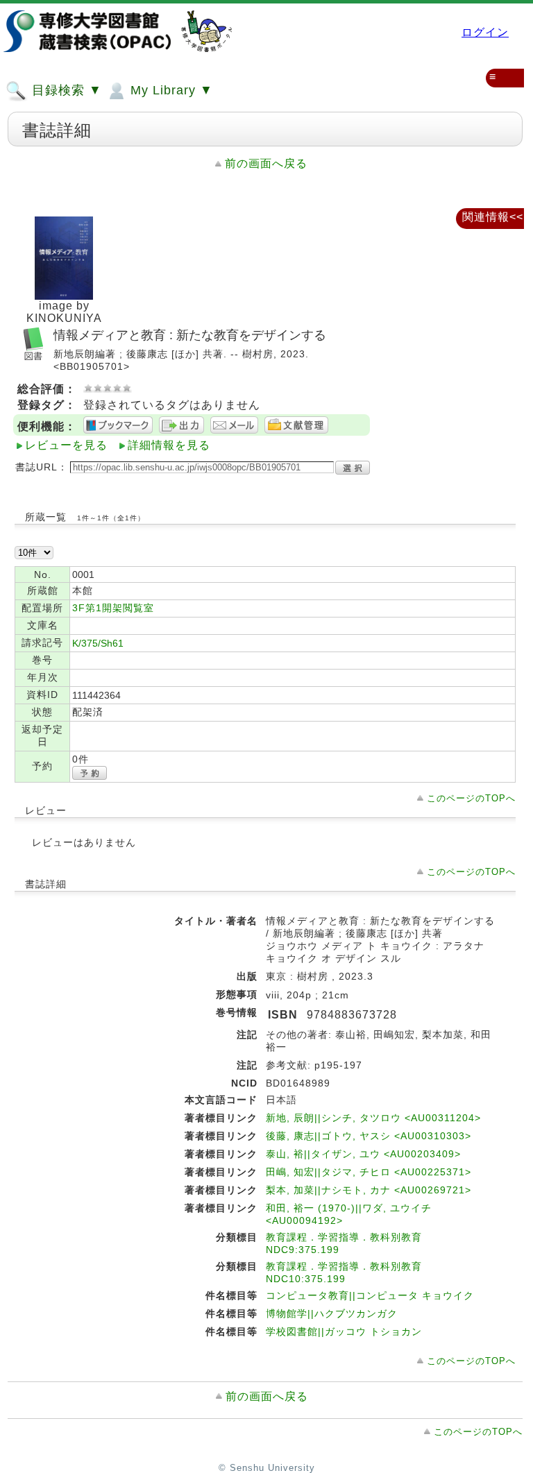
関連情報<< (492, 217)
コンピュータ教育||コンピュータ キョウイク (370, 1295)
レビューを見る (66, 445)
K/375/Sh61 (98, 643)
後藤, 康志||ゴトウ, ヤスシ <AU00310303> (368, 1135)
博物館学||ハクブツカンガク (332, 1313)
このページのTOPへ (471, 798)
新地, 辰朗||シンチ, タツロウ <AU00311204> (373, 1117)
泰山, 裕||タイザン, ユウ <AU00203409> (363, 1153)
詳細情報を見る (169, 445)
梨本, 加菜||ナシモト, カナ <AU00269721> (368, 1189)
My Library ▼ (169, 90)
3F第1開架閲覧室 (113, 607)
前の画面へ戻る (266, 163)
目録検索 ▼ (65, 90)
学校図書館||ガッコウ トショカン (344, 1331)
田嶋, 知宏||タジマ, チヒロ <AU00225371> (368, 1171)
